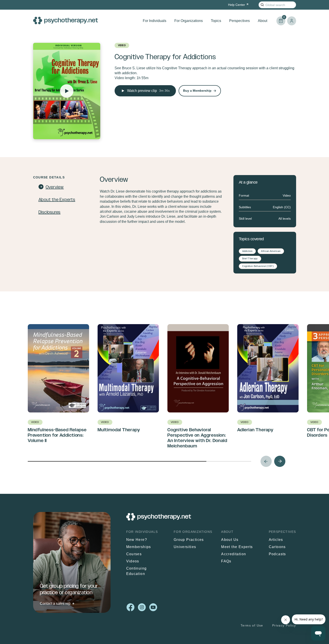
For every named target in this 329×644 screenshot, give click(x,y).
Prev (266, 461)
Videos (132, 561)
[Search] (262, 5)
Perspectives (239, 21)
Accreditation (233, 554)
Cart (280, 19)
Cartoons (277, 547)
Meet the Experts (237, 547)
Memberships (138, 547)
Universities (185, 547)
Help (236, 5)
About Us (229, 540)
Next (279, 461)
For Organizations (188, 21)
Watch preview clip (148, 91)
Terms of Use (252, 625)
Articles (276, 540)
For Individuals (154, 21)
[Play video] (66, 91)
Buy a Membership (197, 90)
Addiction (247, 251)
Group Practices (189, 540)
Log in (291, 20)
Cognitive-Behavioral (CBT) (258, 266)
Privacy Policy (284, 625)
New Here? (136, 540)
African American (270, 251)
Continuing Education (136, 571)
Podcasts (277, 554)
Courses (134, 554)
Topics (216, 21)
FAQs (226, 561)
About (262, 21)
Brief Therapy (250, 258)
